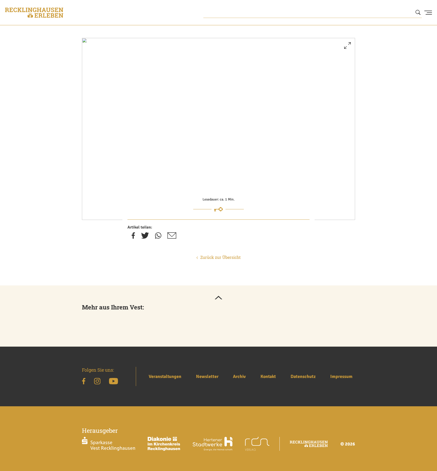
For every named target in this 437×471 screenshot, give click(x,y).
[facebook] (133, 237)
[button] (347, 47)
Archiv (239, 376)
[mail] (171, 237)
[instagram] (97, 382)
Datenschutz (303, 376)
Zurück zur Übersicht (220, 257)
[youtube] (113, 382)
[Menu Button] (428, 12)
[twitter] (145, 237)
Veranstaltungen (165, 376)
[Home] (34, 13)
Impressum (341, 376)
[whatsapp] (158, 237)
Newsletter (207, 376)
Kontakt (268, 376)
